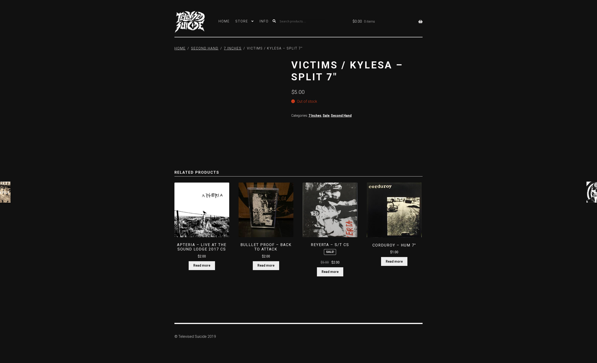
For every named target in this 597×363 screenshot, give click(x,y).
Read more (201, 265)
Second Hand (205, 48)
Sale (326, 115)
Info (264, 21)
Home (224, 21)
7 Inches (233, 48)
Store (241, 21)
